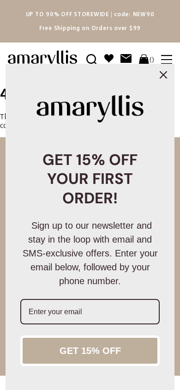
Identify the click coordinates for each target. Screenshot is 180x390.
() (152, 59)
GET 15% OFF (90, 351)
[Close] (163, 75)
